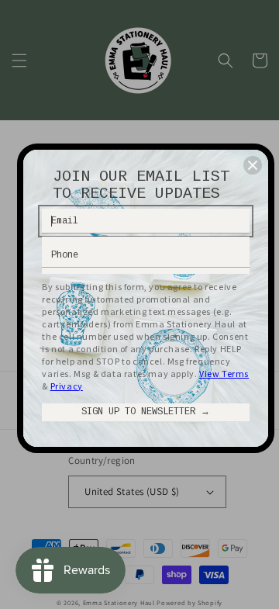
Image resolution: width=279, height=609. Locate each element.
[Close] (252, 165)
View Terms (224, 373)
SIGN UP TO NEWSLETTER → (145, 412)
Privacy (66, 386)
